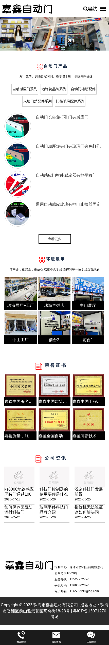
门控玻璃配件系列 (70, 101)
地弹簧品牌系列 (54, 89)
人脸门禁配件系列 (37, 101)
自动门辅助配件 (83, 89)
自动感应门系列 (24, 89)
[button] (52, 46)
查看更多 (54, 239)
